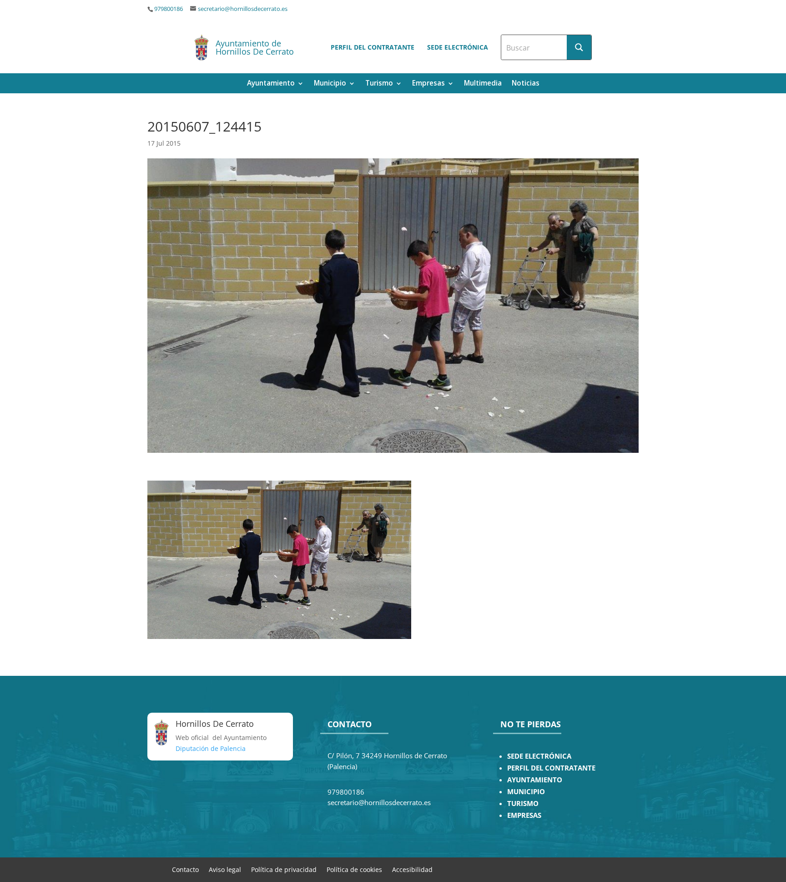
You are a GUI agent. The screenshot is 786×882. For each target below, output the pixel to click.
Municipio (330, 84)
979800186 (168, 9)
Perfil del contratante (372, 47)
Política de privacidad (284, 869)
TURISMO (523, 803)
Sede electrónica (457, 47)
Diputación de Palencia (211, 748)
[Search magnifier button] (579, 47)
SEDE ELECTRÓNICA (539, 756)
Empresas (428, 84)
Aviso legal (225, 869)
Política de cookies (354, 869)
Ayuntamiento (271, 84)
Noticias (525, 84)
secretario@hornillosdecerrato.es (242, 9)
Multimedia (483, 84)
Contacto (185, 869)
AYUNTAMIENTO (534, 780)
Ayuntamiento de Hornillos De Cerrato (255, 47)
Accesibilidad (412, 869)
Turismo (379, 84)
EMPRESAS (524, 815)
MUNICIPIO (526, 791)
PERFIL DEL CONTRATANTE (551, 768)
